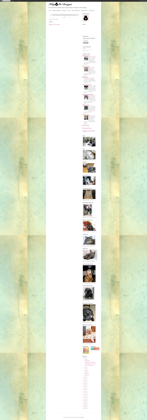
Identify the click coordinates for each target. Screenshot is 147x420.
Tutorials (69, 10)
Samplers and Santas (87, 84)
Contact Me (64, 10)
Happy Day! (91, 115)
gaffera (75, 417)
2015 (85, 392)
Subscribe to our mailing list (89, 38)
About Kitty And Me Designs (56, 10)
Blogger (82, 417)
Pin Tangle (86, 77)
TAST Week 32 (86, 77)
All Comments (86, 50)
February (86, 373)
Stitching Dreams (87, 55)
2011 (85, 399)
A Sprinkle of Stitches (88, 128)
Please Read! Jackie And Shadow (90, 362)
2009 (85, 402)
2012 (85, 397)
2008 (85, 403)
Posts (85, 48)
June (86, 367)
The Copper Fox (87, 125)
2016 (85, 391)
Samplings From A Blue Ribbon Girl (89, 131)
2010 (85, 400)
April (86, 370)
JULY (90, 105)
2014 (85, 394)
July (85, 359)
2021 (85, 383)
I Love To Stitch (86, 66)
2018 (85, 388)
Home (50, 10)
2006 (85, 406)
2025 (85, 377)
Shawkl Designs (86, 114)
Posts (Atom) (56, 19)
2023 (85, 380)
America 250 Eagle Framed (89, 365)
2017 (85, 389)
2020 (85, 384)
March (86, 372)
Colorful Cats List (91, 10)
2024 (85, 378)
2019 (85, 386)
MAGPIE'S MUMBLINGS (88, 94)
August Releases (87, 360)
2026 (85, 357)
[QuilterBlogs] (95, 349)
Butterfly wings (86, 105)
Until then (90, 85)
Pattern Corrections (84, 10)
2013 (85, 395)
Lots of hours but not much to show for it (92, 96)
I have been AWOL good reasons (92, 68)
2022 (85, 381)
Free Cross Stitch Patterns (76, 10)
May (86, 368)
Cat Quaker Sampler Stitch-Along (90, 363)
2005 (85, 408)
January (86, 375)
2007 (85, 405)
